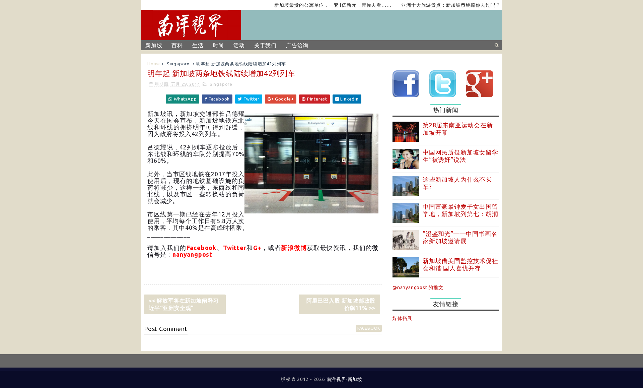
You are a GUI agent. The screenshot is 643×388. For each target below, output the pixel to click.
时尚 (218, 45)
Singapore (178, 63)
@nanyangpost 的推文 (417, 287)
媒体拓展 (402, 318)
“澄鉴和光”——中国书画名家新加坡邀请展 (460, 237)
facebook (368, 328)
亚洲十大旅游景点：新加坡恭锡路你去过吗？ (441, 5)
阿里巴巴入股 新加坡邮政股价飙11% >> (340, 304)
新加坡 (153, 45)
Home (153, 63)
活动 (239, 45)
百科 (177, 45)
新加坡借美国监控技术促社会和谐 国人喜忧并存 (460, 264)
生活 (198, 45)
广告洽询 (297, 45)
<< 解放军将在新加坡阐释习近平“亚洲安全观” (184, 304)
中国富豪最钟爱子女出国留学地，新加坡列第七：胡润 (460, 210)
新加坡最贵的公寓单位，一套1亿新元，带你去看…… (323, 5)
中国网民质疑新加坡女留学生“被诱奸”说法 (460, 156)
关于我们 (265, 45)
